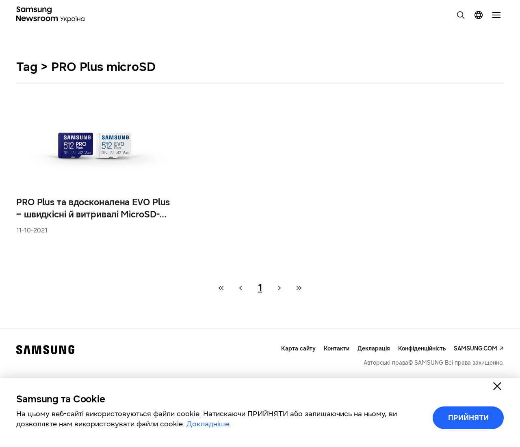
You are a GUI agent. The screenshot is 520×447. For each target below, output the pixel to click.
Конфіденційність (422, 348)
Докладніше (207, 423)
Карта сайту (298, 348)
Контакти (336, 348)
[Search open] (460, 15)
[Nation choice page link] (478, 15)
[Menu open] (496, 15)
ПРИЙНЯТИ (468, 417)
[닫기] (497, 386)
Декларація (374, 348)
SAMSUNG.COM (475, 348)
